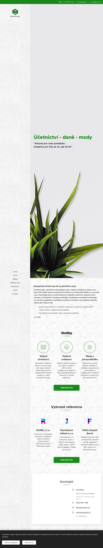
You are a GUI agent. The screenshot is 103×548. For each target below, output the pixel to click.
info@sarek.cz (83, 507)
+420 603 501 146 (96, 2)
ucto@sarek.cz (82, 2)
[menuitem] (15, 271)
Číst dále (37, 317)
